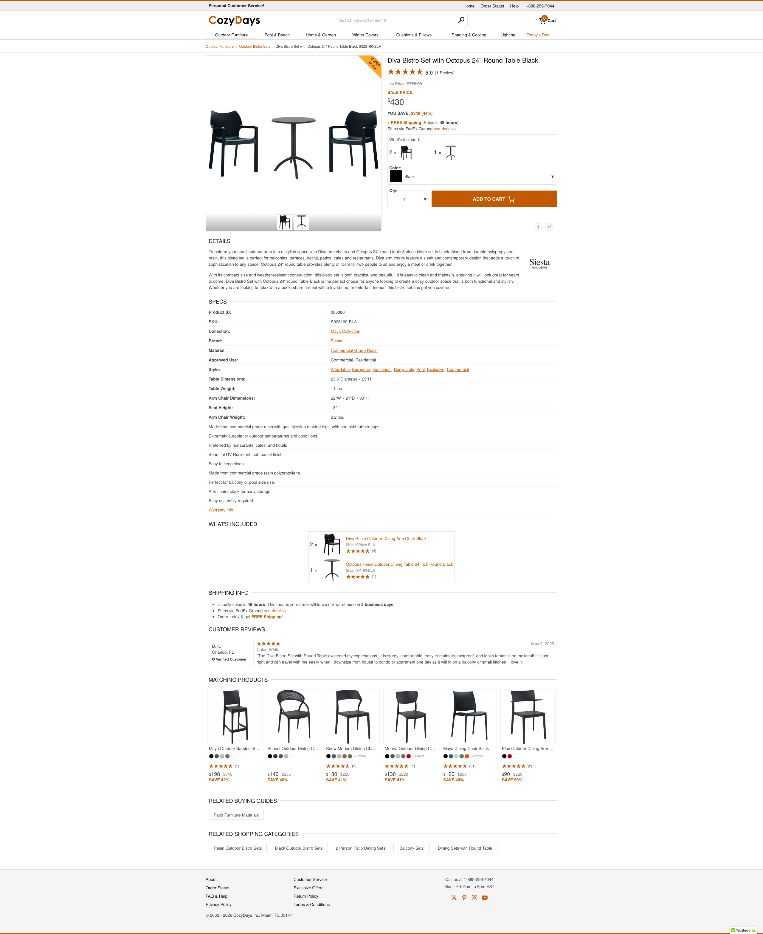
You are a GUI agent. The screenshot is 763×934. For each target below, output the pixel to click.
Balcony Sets (411, 848)
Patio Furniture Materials (236, 815)
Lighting (508, 35)
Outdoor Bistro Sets (254, 46)
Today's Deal (538, 35)
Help (514, 6)
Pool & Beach (277, 35)
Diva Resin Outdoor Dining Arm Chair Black (386, 538)
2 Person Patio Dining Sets (360, 848)
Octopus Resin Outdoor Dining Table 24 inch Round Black (399, 564)
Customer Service (310, 879)
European (361, 369)
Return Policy (306, 896)
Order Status (492, 6)
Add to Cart (490, 198)
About (211, 879)
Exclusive (436, 369)
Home (468, 6)
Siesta (336, 341)
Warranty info (221, 510)
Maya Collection (345, 331)
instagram (474, 897)
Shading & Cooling (469, 35)
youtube (484, 897)
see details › (445, 129)
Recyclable (404, 369)
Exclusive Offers (308, 887)
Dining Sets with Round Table (465, 848)
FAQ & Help (216, 896)
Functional (382, 369)
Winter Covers (365, 35)
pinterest (464, 897)
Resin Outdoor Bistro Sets (238, 848)
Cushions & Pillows (414, 35)
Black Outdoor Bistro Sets (298, 848)
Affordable (340, 369)
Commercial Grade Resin (354, 350)
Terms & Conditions (312, 904)
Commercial (458, 369)
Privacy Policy (219, 904)
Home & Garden (321, 35)
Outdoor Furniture (231, 35)
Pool (420, 369)
